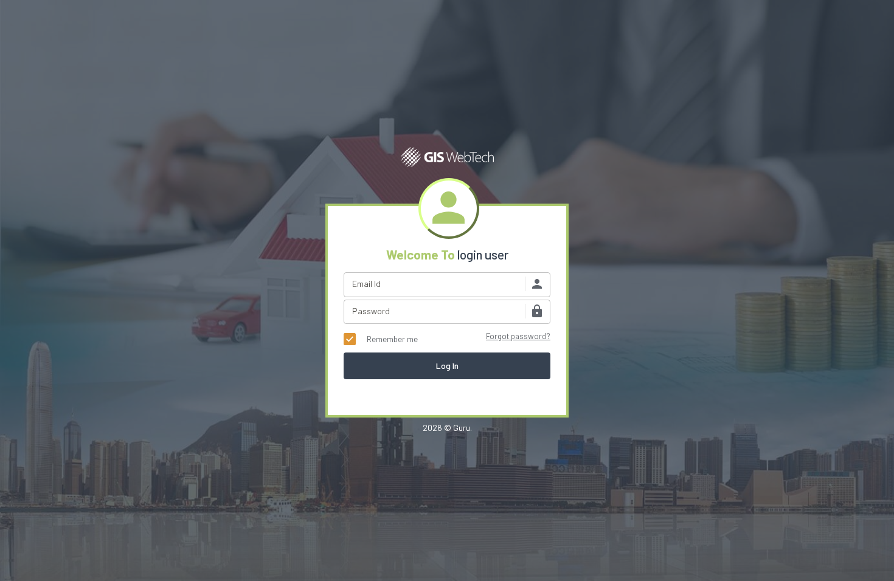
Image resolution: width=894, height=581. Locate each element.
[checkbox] (381, 339)
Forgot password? (518, 336)
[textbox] (447, 285)
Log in (447, 365)
